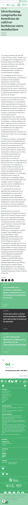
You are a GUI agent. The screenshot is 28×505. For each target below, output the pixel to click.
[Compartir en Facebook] (9, 280)
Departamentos (5, 398)
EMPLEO (4, 456)
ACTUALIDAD (5, 448)
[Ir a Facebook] (5, 493)
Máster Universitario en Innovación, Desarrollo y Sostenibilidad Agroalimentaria (12, 418)
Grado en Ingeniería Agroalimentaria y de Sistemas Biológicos (12, 408)
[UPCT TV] (24, 381)
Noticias (3, 450)
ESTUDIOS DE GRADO (6, 406)
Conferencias (3, 34)
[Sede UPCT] (20, 381)
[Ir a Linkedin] (23, 493)
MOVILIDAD (4, 439)
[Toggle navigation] (3, 5)
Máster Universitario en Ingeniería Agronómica (11, 415)
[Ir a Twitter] (9, 493)
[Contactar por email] (7, 474)
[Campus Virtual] (11, 381)
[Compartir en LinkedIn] (2, 280)
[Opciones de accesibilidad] (4, 501)
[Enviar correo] (12, 280)
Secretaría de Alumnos (6, 394)
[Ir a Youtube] (18, 493)
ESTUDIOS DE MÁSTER (7, 414)
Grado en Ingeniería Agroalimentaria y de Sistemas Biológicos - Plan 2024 (12, 411)
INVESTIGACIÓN (5, 441)
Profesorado (4, 397)
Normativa (4, 400)
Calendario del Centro (6, 395)
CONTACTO (4, 460)
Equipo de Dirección (6, 391)
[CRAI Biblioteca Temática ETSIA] (5, 381)
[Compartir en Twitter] (5, 280)
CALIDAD (4, 455)
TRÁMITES (4, 453)
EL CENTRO (4, 389)
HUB (3, 402)
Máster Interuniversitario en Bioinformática (10, 434)
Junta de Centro (5, 392)
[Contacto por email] (25, 386)
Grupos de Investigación (7, 443)
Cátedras (4, 444)
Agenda (3, 452)
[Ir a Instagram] (14, 493)
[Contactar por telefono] (3, 386)
